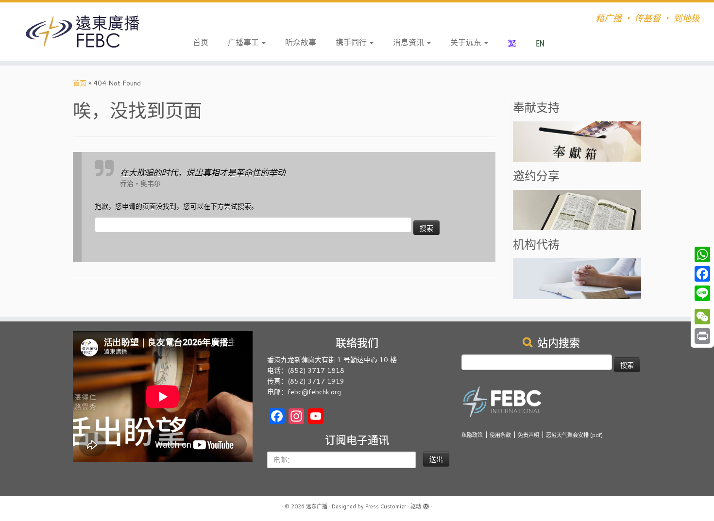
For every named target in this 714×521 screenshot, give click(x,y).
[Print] (702, 336)
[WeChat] (702, 316)
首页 (200, 42)
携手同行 (352, 42)
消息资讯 (409, 42)
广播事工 (244, 42)
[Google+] (702, 305)
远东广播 (316, 506)
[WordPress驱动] (426, 504)
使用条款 (500, 435)
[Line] (702, 293)
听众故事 (300, 42)
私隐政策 (472, 435)
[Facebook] (702, 274)
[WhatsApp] (702, 254)
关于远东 (466, 42)
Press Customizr (385, 506)
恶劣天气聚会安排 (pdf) (574, 435)
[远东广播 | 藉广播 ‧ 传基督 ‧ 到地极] (82, 31)
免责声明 (528, 435)
